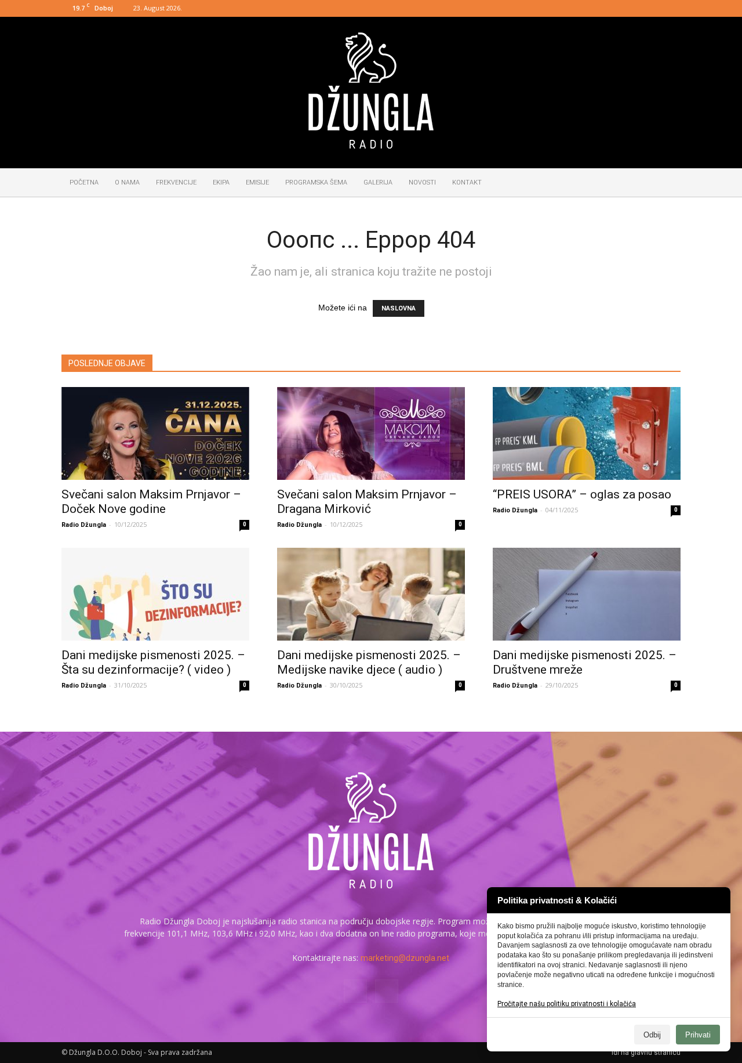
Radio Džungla (83, 525)
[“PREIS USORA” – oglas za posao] (587, 433)
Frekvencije (176, 182)
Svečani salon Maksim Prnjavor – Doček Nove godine (151, 501)
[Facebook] (652, 9)
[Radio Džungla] (371, 90)
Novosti (422, 182)
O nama (127, 182)
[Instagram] (672, 9)
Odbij (652, 1035)
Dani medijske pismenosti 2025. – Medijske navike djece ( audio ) (369, 662)
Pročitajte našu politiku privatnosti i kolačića (566, 1004)
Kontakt (467, 182)
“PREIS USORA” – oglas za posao (582, 494)
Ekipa (221, 182)
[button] (667, 183)
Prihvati (698, 1035)
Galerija (377, 182)
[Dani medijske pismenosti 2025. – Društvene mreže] (587, 594)
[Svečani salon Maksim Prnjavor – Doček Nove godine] (155, 433)
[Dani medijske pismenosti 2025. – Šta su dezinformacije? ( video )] (155, 594)
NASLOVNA (398, 308)
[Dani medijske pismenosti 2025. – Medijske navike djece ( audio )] (371, 594)
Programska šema (316, 182)
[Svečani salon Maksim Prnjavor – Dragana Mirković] (371, 433)
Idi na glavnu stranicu (646, 1052)
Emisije (257, 182)
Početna (84, 182)
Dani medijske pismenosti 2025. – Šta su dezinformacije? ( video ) (153, 662)
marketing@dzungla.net (405, 958)
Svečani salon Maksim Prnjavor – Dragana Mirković (367, 501)
